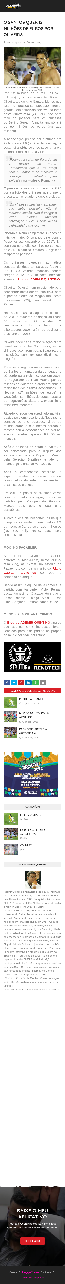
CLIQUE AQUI (32, 1241)
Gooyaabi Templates (32, 1277)
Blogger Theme (30, 1272)
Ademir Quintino (15, 42)
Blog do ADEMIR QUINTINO (38, 279)
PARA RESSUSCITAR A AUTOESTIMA (32, 831)
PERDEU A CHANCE (31, 699)
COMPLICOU (27, 845)
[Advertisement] (31, 1020)
